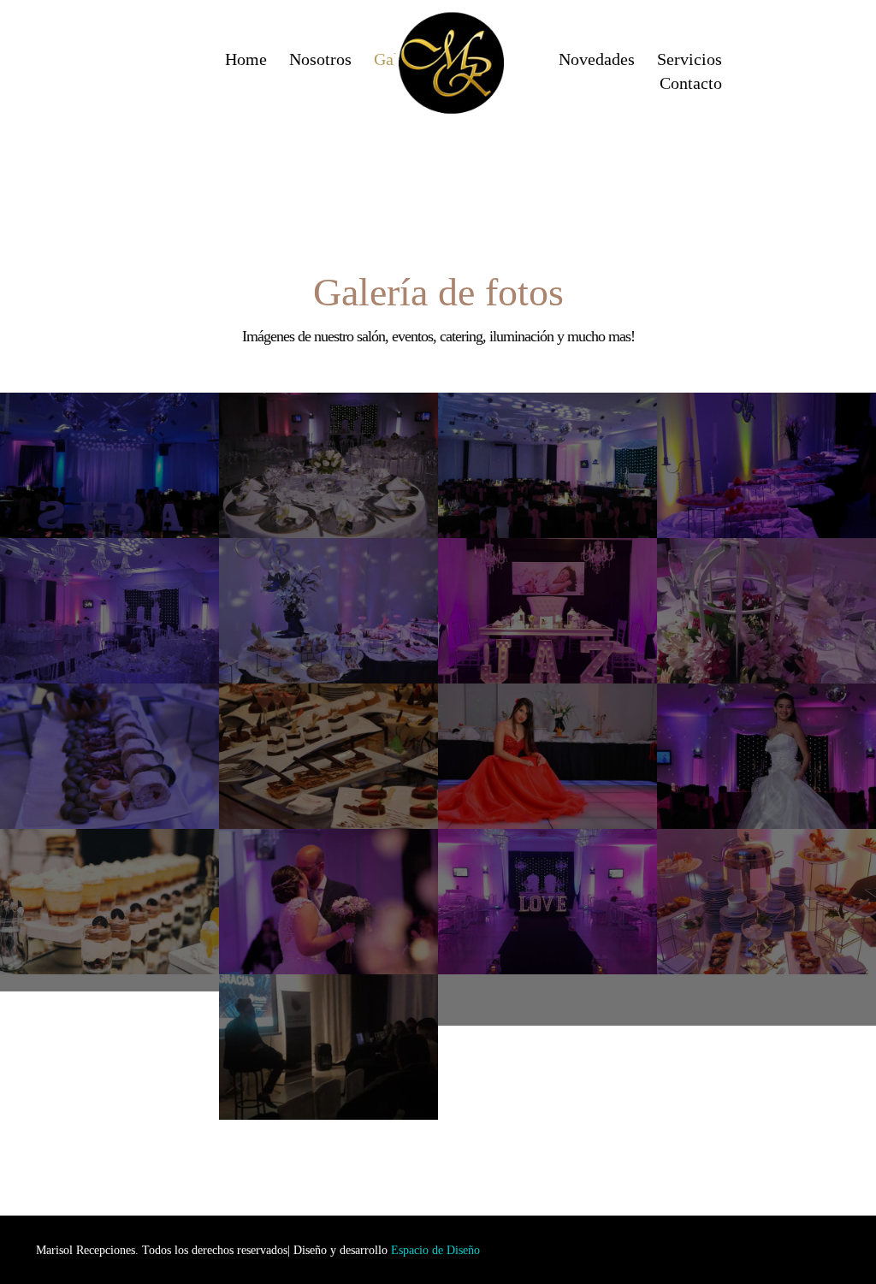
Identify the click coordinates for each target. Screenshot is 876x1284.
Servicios (689, 59)
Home (246, 59)
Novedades (597, 59)
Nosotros (320, 59)
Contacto (691, 83)
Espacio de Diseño (435, 1250)
